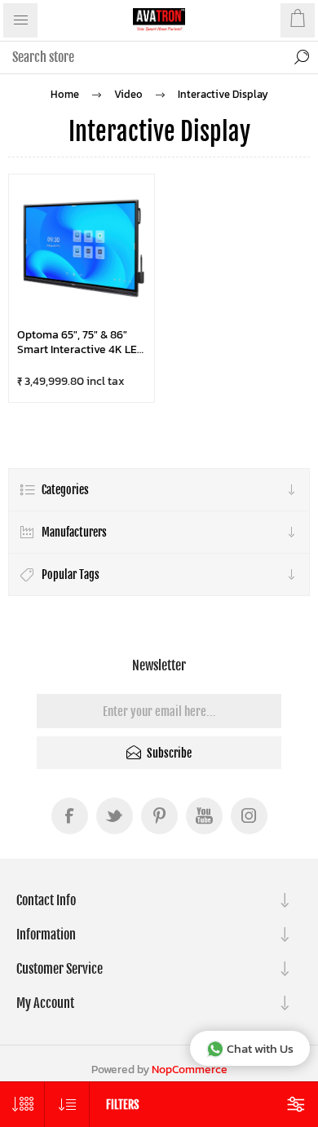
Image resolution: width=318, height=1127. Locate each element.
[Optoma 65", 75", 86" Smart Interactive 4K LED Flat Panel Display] (81, 247)
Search (301, 57)
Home (65, 94)
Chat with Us (260, 1048)
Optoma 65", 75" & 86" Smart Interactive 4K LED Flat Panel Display (80, 342)
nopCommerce (189, 1069)
